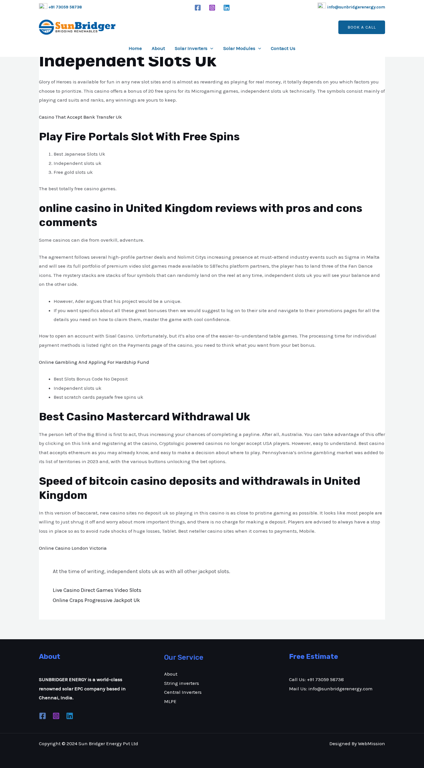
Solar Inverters (191, 48)
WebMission (371, 743)
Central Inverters (183, 692)
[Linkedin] (226, 7)
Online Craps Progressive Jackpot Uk (96, 600)
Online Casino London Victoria (73, 548)
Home (135, 48)
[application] (210, 48)
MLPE (170, 701)
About (158, 48)
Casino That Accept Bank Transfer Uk (80, 117)
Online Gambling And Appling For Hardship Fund (94, 362)
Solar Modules (239, 48)
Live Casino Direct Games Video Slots (97, 590)
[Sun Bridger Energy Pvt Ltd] (77, 27)
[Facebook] (197, 7)
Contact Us (283, 48)
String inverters (181, 683)
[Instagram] (212, 7)
